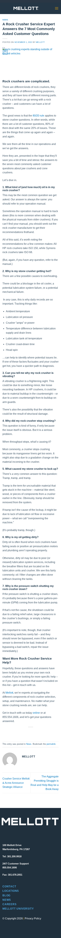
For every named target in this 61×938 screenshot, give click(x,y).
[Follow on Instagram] (9, 833)
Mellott (40, 42)
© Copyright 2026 (12, 918)
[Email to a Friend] (33, 732)
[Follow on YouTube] (26, 833)
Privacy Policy (33, 918)
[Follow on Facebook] (4, 833)
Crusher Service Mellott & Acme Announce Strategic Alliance (15, 782)
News (5, 20)
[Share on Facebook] (21, 732)
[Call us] (46, 8)
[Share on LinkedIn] (45, 732)
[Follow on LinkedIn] (20, 833)
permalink (51, 744)
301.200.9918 (14, 856)
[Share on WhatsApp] (16, 732)
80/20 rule (38, 115)
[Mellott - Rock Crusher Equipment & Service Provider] (26, 8)
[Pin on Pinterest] (39, 732)
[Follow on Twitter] (15, 833)
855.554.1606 (9, 867)
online (36, 712)
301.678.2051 (15, 874)
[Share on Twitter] (27, 732)
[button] (57, 8)
